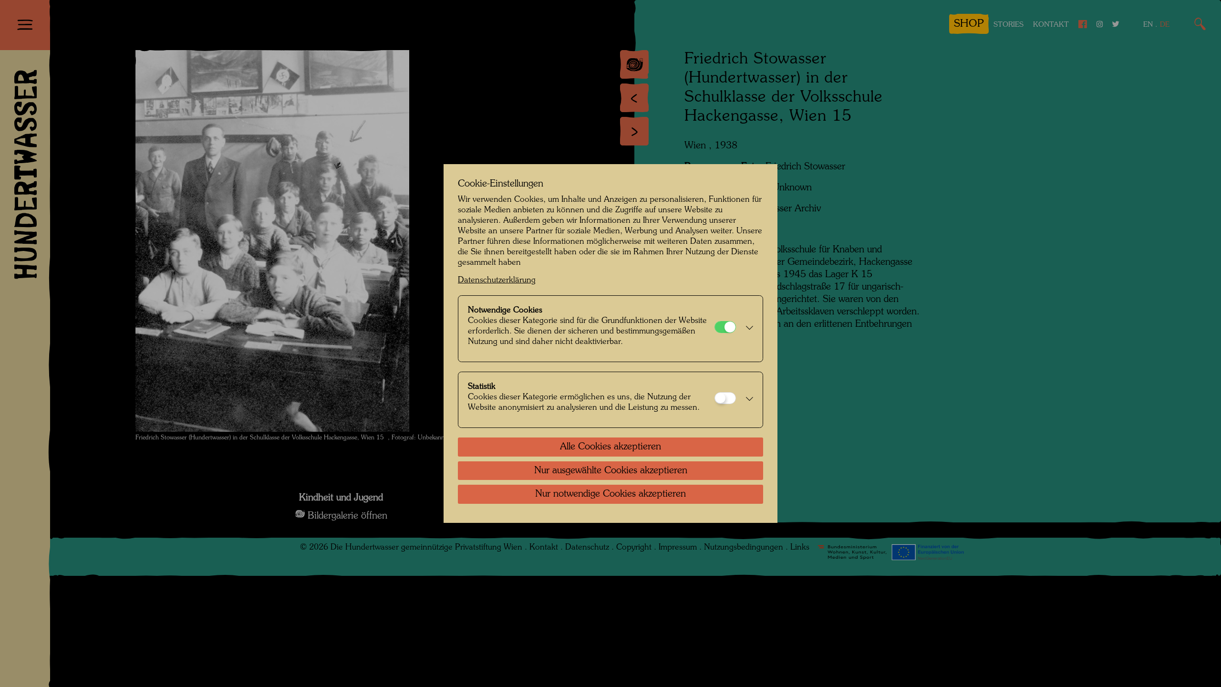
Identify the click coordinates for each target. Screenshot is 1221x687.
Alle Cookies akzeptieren (610, 447)
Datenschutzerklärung (497, 280)
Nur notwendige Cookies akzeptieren (610, 494)
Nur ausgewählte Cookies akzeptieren (610, 471)
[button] (747, 328)
